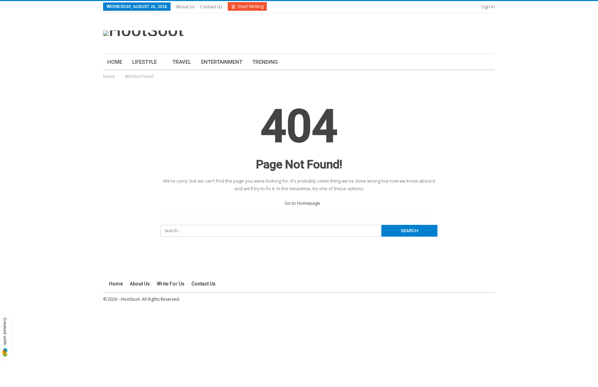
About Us (185, 6)
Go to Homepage (301, 203)
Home (114, 62)
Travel (181, 62)
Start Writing (250, 6)
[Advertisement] (367, 32)
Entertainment (221, 62)
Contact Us (211, 6)
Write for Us (170, 284)
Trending (265, 62)
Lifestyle (144, 62)
